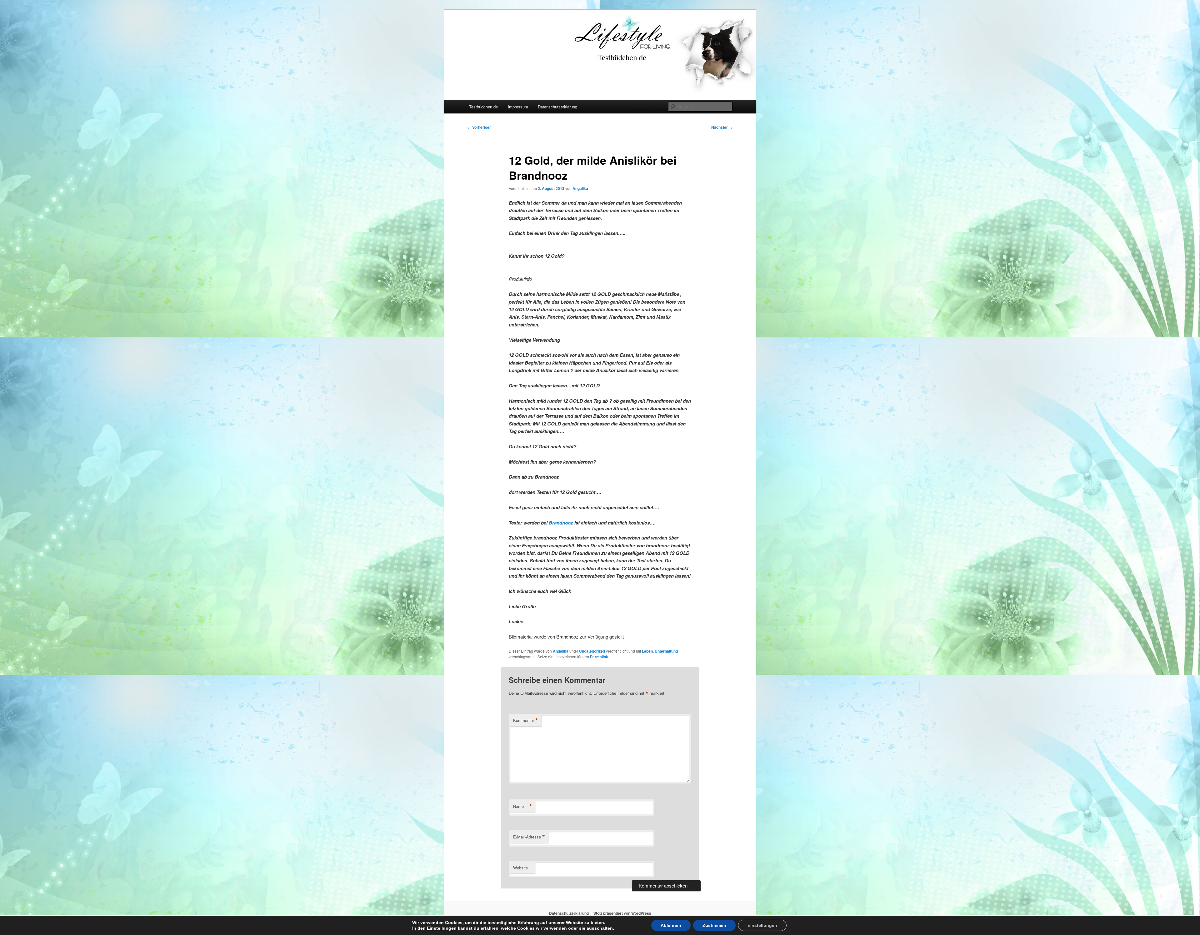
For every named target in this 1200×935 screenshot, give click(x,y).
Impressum (518, 107)
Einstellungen (442, 928)
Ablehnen (671, 925)
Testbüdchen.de (483, 107)
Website (520, 868)
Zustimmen (714, 925)
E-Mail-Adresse (529, 837)
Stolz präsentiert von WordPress (622, 913)
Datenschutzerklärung (557, 107)
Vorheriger (479, 127)
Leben (647, 651)
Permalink (599, 656)
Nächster (721, 127)
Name (522, 806)
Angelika (580, 188)
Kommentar (525, 720)
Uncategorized (592, 651)
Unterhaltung (666, 651)
